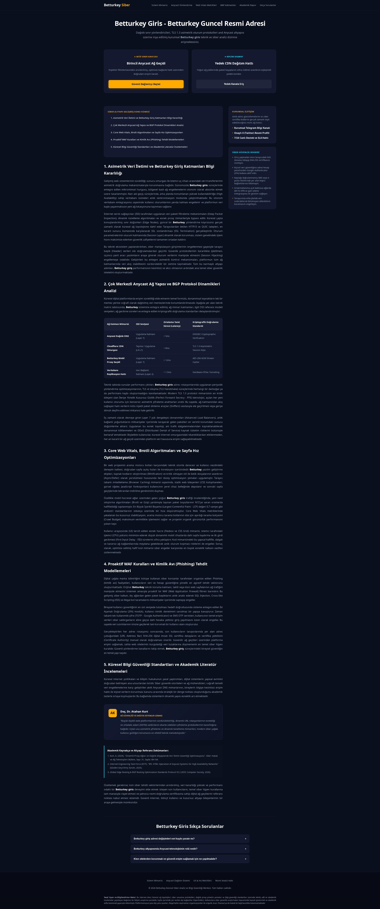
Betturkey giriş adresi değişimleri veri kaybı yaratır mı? (190, 838)
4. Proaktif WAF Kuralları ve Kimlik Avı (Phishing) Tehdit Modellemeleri (147, 139)
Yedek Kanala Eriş (234, 83)
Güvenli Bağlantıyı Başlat (146, 84)
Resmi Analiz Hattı (224, 880)
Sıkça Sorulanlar (268, 5)
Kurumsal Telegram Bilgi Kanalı (252, 127)
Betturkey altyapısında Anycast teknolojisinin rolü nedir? (190, 849)
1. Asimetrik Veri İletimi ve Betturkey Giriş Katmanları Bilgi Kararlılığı (147, 117)
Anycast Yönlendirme (181, 5)
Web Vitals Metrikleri (206, 5)
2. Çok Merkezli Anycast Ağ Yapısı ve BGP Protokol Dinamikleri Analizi (147, 125)
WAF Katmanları (228, 5)
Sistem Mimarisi (160, 5)
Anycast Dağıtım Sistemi (178, 880)
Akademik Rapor (248, 5)
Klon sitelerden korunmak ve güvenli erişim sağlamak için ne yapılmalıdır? (190, 859)
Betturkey (117, 5)
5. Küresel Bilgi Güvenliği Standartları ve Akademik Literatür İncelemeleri (149, 146)
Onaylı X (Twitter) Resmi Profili (251, 132)
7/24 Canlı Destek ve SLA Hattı (251, 137)
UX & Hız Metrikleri (202, 880)
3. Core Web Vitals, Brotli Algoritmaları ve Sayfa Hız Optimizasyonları (147, 132)
